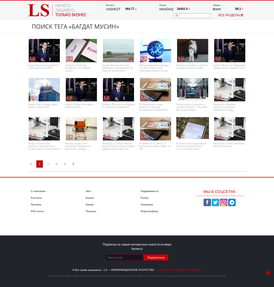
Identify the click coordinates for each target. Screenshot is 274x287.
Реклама (36, 204)
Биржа (90, 204)
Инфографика (149, 211)
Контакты (36, 197)
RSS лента (37, 211)
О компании (38, 191)
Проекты (91, 211)
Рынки (144, 197)
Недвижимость (150, 191)
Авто (88, 191)
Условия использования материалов (179, 269)
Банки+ (90, 197)
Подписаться (155, 257)
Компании (147, 204)
